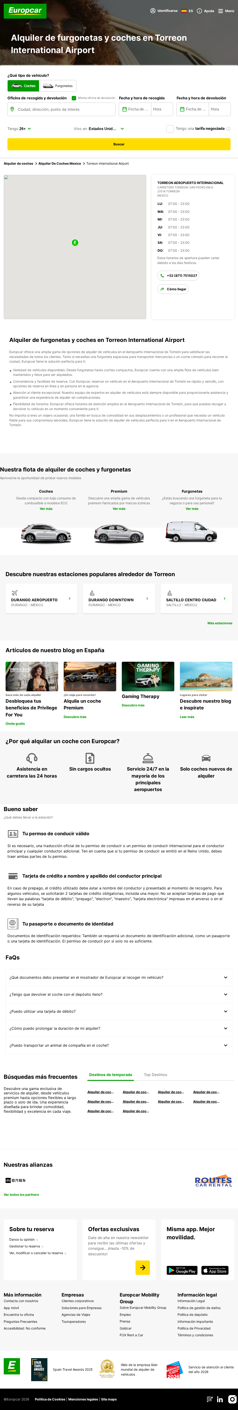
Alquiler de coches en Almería (136, 1101)
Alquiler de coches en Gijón (206, 1092)
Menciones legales (83, 1399)
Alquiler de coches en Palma (100, 1111)
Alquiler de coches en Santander (171, 1101)
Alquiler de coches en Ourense (171, 1092)
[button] (75, 243)
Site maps (109, 1399)
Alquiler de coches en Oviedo (136, 1111)
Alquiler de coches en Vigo (206, 1101)
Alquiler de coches (18, 163)
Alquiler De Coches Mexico (59, 163)
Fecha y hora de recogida (142, 98)
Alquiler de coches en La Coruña (136, 1092)
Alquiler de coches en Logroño (100, 1092)
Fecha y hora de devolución (201, 98)
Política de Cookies (50, 1399)
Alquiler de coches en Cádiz (100, 1101)
